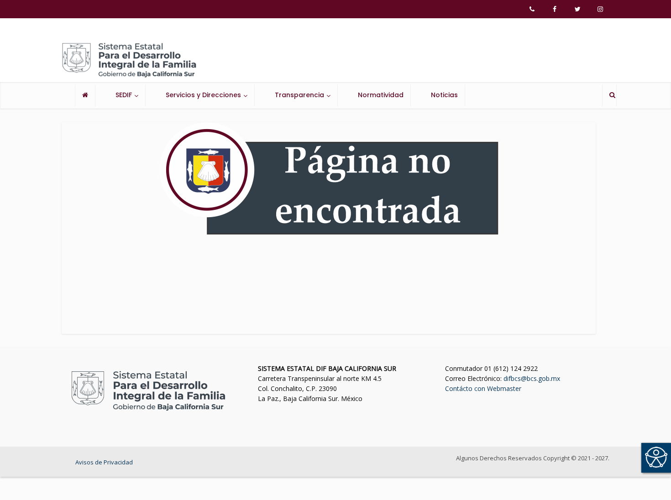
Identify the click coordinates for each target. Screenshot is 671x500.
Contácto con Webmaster (483, 388)
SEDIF (123, 94)
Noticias (444, 94)
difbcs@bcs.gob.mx (531, 378)
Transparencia (299, 94)
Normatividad (381, 94)
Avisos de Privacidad (104, 462)
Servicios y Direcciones (203, 94)
